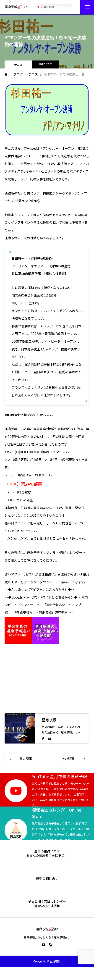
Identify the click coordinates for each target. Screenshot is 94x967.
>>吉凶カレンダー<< (71, 552)
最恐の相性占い (47, 878)
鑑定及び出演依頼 (47, 906)
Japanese (47, 6)
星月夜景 (49, 719)
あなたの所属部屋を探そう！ (47, 855)
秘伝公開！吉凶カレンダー (47, 901)
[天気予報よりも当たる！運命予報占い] (16, 7)
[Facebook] (43, 738)
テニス (18, 64)
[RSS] (50, 944)
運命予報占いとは (47, 851)
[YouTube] (49, 738)
